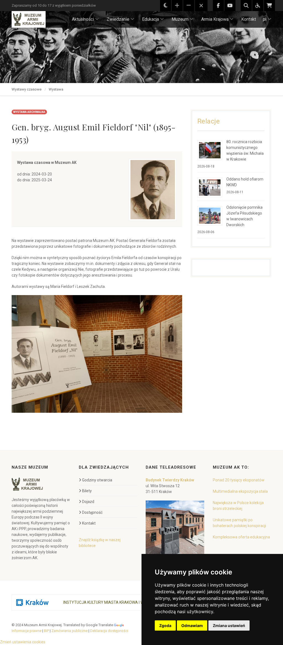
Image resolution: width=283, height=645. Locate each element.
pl (264, 19)
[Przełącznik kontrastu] (165, 5)
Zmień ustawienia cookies (22, 642)
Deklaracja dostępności (109, 631)
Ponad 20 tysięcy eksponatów (238, 480)
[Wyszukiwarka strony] (246, 5)
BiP (46, 631)
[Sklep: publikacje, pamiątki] (269, 5)
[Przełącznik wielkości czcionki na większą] (177, 5)
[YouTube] (229, 5)
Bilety (87, 491)
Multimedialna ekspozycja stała (240, 491)
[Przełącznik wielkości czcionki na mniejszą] (188, 5)
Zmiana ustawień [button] (229, 625)
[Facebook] (218, 5)
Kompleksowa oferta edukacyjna (241, 537)
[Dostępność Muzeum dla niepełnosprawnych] (257, 5)
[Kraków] (32, 602)
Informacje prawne (26, 631)
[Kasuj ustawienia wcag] (201, 6)
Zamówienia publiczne (69, 631)
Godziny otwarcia (97, 480)
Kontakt (248, 19)
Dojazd (88, 501)
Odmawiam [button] (192, 625)
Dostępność (92, 512)
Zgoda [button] (165, 625)
